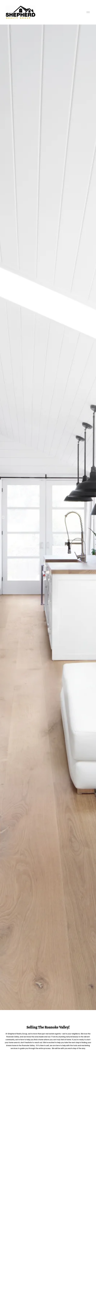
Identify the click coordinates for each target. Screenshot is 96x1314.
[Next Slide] (93, 517)
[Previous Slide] (3, 517)
